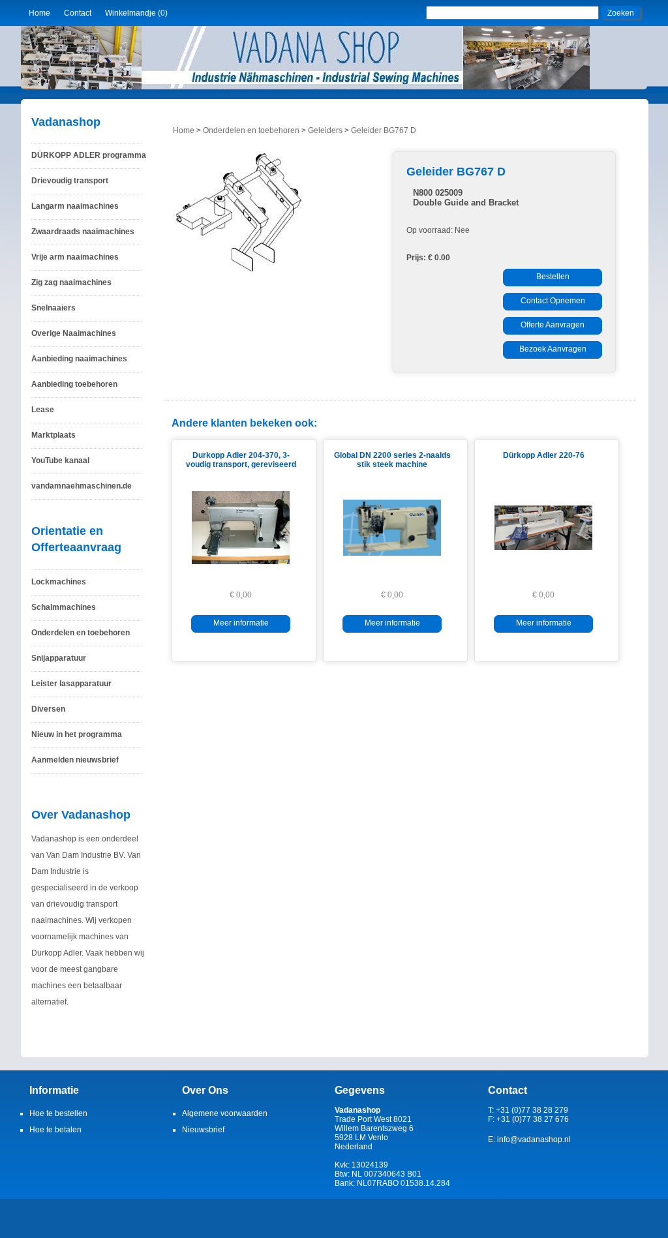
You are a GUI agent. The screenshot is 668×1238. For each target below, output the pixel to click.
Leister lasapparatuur (71, 683)
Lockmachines (58, 581)
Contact (77, 13)
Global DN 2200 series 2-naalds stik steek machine (392, 460)
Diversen (48, 709)
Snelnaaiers (53, 307)
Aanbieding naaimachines (79, 358)
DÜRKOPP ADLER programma (88, 155)
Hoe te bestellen (58, 1113)
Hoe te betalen (55, 1129)
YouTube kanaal (60, 460)
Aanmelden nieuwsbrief (75, 759)
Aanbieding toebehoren (74, 384)
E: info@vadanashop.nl (529, 1139)
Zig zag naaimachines (71, 282)
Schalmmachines (63, 607)
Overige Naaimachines (73, 333)
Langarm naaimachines (75, 206)
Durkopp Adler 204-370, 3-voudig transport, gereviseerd (241, 460)
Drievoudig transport (69, 180)
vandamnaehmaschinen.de (81, 486)
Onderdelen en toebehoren (80, 632)
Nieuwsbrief (203, 1129)
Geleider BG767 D (383, 130)
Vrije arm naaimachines (75, 257)
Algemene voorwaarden (224, 1113)
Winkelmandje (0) (136, 13)
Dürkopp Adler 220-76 (543, 455)
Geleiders (325, 130)
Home (39, 13)
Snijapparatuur (58, 658)
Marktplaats (53, 435)
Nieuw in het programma (76, 734)
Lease (42, 409)
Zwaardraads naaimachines (82, 231)
